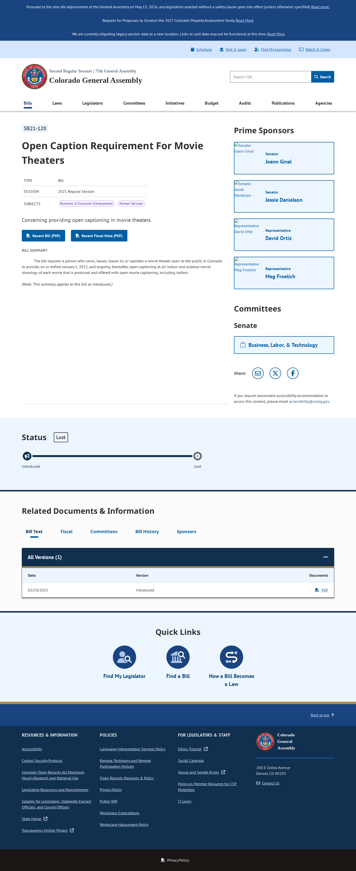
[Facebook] (293, 373)
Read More (244, 20)
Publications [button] (283, 103)
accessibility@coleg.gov (309, 401)
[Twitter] (275, 373)
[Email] (258, 373)
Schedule (204, 49)
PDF (325, 590)
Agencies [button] (323, 103)
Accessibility (32, 749)
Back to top (320, 715)
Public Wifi (108, 801)
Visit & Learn (236, 49)
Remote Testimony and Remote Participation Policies (125, 763)
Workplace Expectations (119, 812)
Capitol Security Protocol (42, 760)
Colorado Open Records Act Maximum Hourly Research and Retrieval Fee (53, 775)
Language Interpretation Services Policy (132, 749)
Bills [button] (28, 103)
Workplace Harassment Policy (124, 824)
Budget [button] (211, 103)
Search (325, 76)
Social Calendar (191, 760)
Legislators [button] (92, 103)
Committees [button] (134, 103)
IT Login (184, 801)
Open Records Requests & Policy (127, 778)
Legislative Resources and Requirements (55, 789)
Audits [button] (245, 103)
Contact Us (270, 783)
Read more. (320, 6)
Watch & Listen (317, 49)
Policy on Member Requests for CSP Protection (207, 786)
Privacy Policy (111, 789)
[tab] (34, 532)
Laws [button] (57, 103)
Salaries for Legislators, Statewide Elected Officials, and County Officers (56, 804)
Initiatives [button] (175, 103)
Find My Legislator (276, 49)
